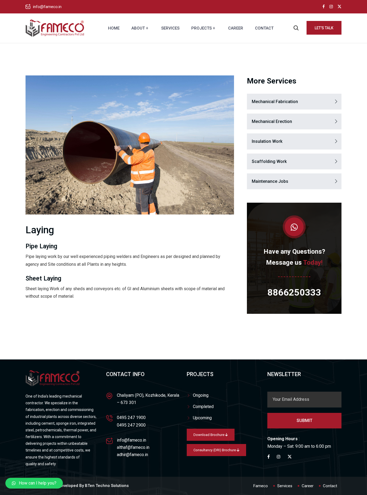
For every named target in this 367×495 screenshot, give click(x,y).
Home (114, 28)
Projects (201, 28)
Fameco (260, 485)
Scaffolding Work (269, 161)
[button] (34, 483)
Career (235, 28)
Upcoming (202, 417)
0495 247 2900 (131, 425)
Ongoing (200, 395)
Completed (203, 406)
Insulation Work (267, 141)
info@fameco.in (47, 6)
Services (170, 28)
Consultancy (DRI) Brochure (215, 450)
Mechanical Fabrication (275, 101)
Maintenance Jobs (270, 181)
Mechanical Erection (272, 121)
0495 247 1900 (131, 417)
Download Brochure (209, 435)
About (138, 28)
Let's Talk (324, 28)
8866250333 (294, 292)
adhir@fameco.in (132, 454)
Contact (264, 28)
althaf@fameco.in (133, 447)
